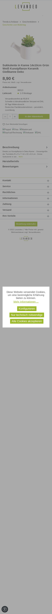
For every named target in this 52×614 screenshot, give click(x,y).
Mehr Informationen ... (26, 301)
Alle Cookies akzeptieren (27, 321)
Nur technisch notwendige (27, 314)
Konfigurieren (27, 308)
